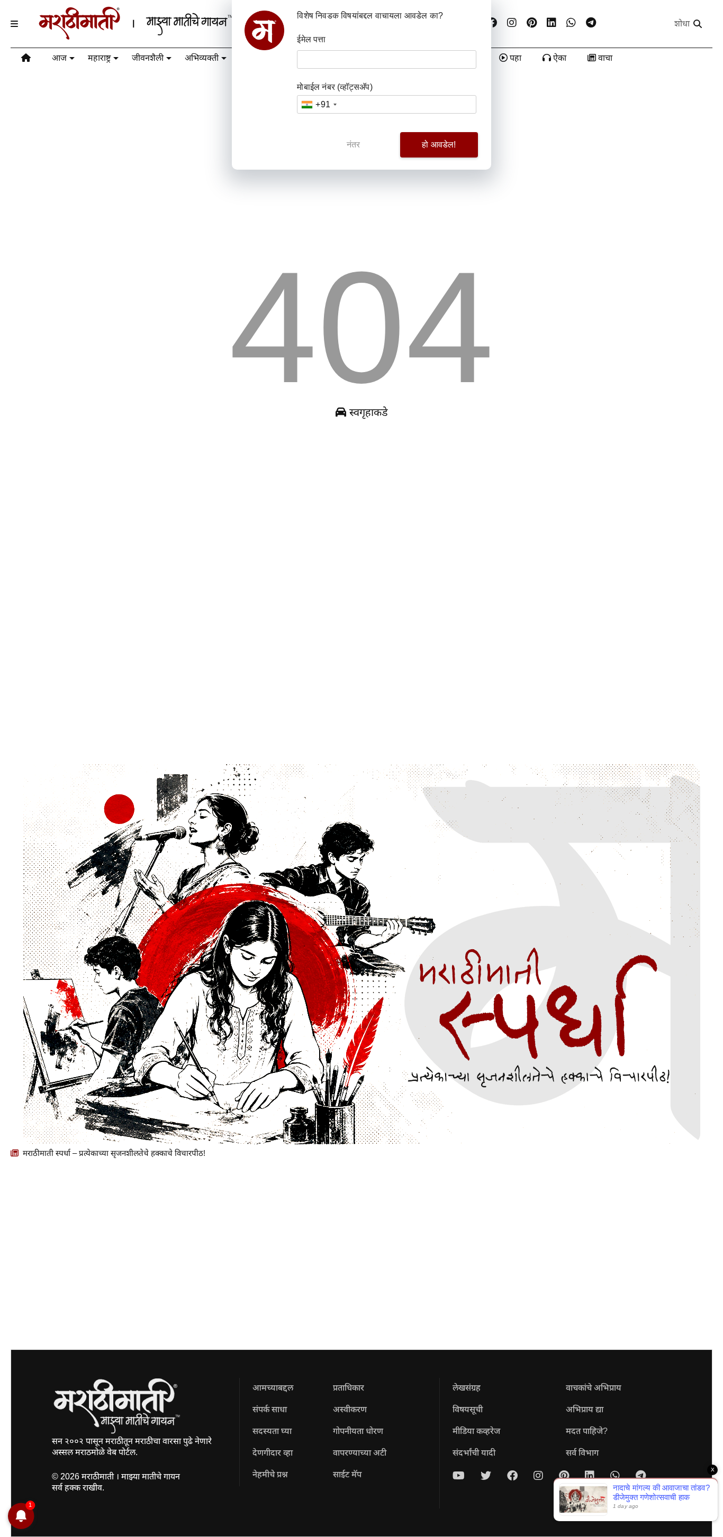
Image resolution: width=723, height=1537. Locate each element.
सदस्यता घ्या (272, 1431)
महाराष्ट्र (99, 57)
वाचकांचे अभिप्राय (593, 1387)
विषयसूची (468, 1409)
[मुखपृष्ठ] (26, 59)
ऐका (558, 57)
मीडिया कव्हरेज (476, 1431)
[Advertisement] (328, 594)
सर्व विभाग (582, 1452)
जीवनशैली (148, 57)
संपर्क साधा (269, 1409)
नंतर (353, 144)
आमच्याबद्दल (272, 1387)
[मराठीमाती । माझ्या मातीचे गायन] (162, 35)
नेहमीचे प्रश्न (270, 1474)
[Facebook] (491, 23)
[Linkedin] (551, 23)
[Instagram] (512, 23)
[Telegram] (591, 23)
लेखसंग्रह (467, 1387)
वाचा (604, 57)
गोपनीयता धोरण (358, 1431)
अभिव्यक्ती (202, 57)
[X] (486, 1476)
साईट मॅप (347, 1474)
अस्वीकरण (350, 1409)
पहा (514, 57)
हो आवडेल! (439, 144)
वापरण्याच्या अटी (359, 1452)
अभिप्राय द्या (584, 1409)
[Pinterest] (532, 23)
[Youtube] (459, 1476)
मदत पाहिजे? (587, 1431)
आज (59, 57)
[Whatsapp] (571, 23)
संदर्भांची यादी (474, 1452)
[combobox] (318, 104)
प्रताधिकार (348, 1387)
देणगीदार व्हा (272, 1452)
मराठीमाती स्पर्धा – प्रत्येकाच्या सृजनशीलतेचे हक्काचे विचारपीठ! (113, 1153)
